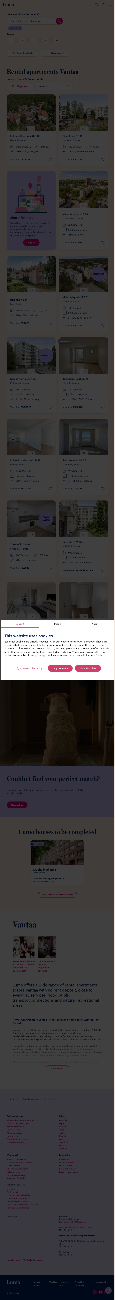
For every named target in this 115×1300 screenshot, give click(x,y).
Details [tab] (56, 622)
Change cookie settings (30, 670)
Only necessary (59, 670)
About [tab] (93, 622)
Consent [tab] (19, 622)
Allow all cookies (87, 670)
